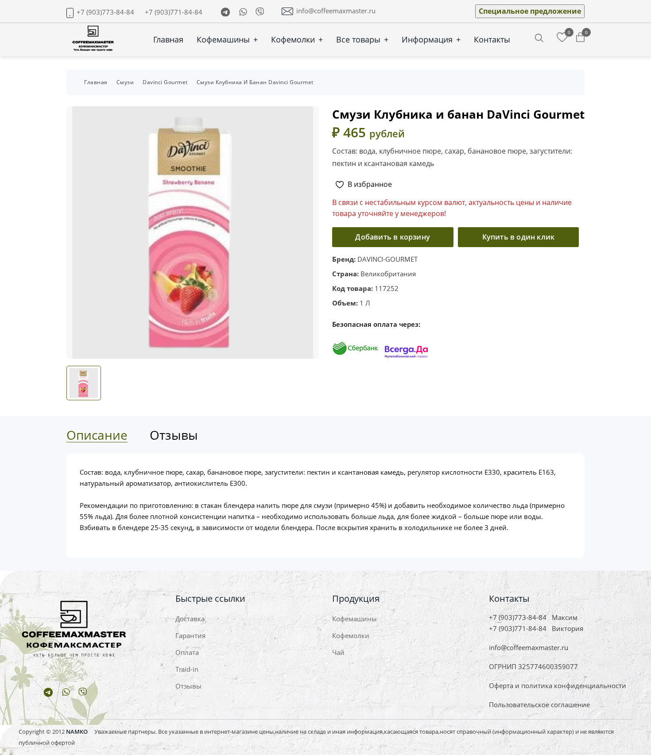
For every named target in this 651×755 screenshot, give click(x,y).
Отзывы (188, 685)
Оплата (187, 652)
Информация (431, 39)
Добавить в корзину (392, 237)
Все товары (362, 39)
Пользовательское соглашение (539, 704)
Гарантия (190, 635)
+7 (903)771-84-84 (173, 12)
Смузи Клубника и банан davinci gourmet (255, 82)
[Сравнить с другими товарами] (562, 37)
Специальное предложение (530, 11)
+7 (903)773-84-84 (105, 12)
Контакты (492, 39)
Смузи (125, 82)
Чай (338, 652)
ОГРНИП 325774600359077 (533, 666)
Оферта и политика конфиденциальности (557, 685)
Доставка (190, 618)
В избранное (370, 184)
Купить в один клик (518, 237)
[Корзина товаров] (580, 37)
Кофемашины (227, 39)
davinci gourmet (165, 82)
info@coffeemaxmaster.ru (336, 11)
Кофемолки (297, 39)
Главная (168, 39)
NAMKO (77, 732)
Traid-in (186, 669)
